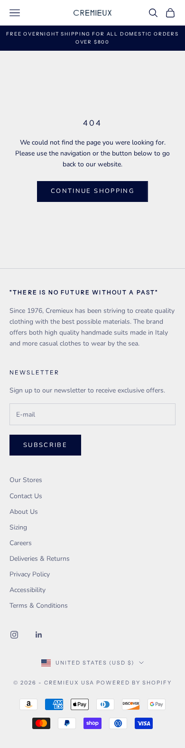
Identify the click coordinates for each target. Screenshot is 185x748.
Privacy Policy (29, 574)
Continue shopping (92, 191)
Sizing (18, 527)
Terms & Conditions (38, 605)
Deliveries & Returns (39, 558)
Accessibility (27, 589)
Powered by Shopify (134, 682)
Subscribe (45, 445)
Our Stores (25, 479)
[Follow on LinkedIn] (39, 634)
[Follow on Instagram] (14, 634)
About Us (23, 511)
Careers (20, 542)
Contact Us (25, 496)
